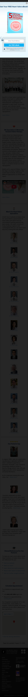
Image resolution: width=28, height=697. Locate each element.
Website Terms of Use (18, 48)
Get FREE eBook (14, 45)
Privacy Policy (17, 49)
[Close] (27, 3)
